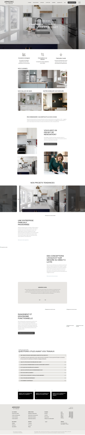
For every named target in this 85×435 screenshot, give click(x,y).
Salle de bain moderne (32, 418)
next (66, 199)
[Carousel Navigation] (42, 299)
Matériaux (14, 424)
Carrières (46, 415)
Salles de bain (35, 2)
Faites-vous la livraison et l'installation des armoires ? (32, 375)
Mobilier (42, 2)
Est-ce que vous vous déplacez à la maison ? (30, 367)
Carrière (53, 2)
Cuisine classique (15, 416)
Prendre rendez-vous (72, 2)
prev (19, 199)
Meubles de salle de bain (32, 413)
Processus (30, 424)
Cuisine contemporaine (16, 415)
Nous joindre (46, 416)
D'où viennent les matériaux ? (27, 380)
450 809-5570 (71, 408)
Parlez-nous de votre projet (26, 333)
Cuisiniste (30, 423)
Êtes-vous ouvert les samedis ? (27, 372)
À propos (46, 413)
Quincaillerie (14, 426)
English (46, 421)
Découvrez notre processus (52, 276)
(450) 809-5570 (59, 2)
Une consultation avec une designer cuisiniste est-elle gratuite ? (34, 355)
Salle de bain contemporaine (33, 415)
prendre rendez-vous (50, 144)
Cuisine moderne (15, 418)
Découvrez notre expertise (23, 239)
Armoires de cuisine (15, 413)
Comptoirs (48, 2)
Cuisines (29, 2)
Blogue (29, 426)
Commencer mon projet (42, 32)
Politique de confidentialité (49, 418)
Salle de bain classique (32, 416)
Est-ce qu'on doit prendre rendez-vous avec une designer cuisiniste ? (35, 364)
